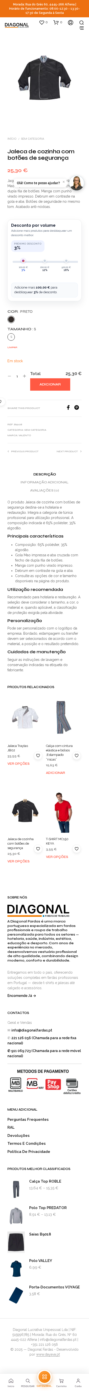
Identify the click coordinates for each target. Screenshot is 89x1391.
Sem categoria (32, 138)
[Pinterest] (78, 408)
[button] (43, 22)
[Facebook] (70, 408)
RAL (11, 1127)
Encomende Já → (21, 996)
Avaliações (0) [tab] (44, 491)
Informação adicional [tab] (44, 482)
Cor (20, 311)
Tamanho (21, 329)
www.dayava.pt (48, 1354)
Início (12, 138)
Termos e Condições (26, 1143)
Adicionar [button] (55, 773)
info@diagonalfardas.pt (31, 1030)
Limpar (12, 347)
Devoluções (18, 1135)
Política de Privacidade (28, 1151)
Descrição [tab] (44, 474)
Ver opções (18, 764)
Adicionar (50, 384)
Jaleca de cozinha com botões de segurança (20, 843)
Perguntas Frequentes (28, 1119)
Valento (25, 435)
